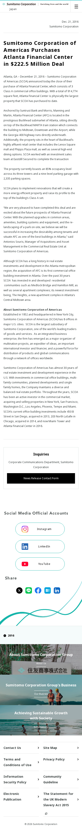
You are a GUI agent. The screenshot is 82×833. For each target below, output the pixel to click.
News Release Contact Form (41, 478)
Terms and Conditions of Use (17, 762)
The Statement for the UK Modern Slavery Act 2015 (58, 799)
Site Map (50, 748)
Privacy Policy (54, 759)
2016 (11, 635)
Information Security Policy (14, 779)
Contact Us (12, 748)
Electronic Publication (12, 796)
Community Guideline (52, 779)
